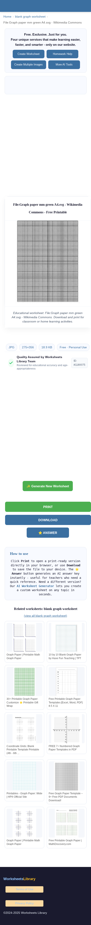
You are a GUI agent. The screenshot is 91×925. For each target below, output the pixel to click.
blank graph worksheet (30, 16)
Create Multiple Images (28, 64)
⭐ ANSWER (47, 533)
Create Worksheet (29, 54)
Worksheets (19, 879)
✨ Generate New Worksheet (47, 486)
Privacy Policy (24, 903)
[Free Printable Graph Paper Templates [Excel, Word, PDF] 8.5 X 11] (67, 682)
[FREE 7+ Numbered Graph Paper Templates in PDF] (67, 729)
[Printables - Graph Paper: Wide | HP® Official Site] (25, 776)
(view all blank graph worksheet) (45, 615)
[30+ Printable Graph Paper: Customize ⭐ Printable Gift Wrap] (25, 682)
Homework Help (62, 54)
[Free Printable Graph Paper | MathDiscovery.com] (67, 824)
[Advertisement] (45, 143)
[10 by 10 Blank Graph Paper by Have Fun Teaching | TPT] (67, 638)
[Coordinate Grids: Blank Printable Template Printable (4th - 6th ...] (25, 729)
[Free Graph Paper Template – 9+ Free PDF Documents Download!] (67, 776)
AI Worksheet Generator (35, 586)
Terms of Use (24, 889)
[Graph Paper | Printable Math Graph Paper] (25, 638)
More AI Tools (64, 64)
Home (7, 16)
